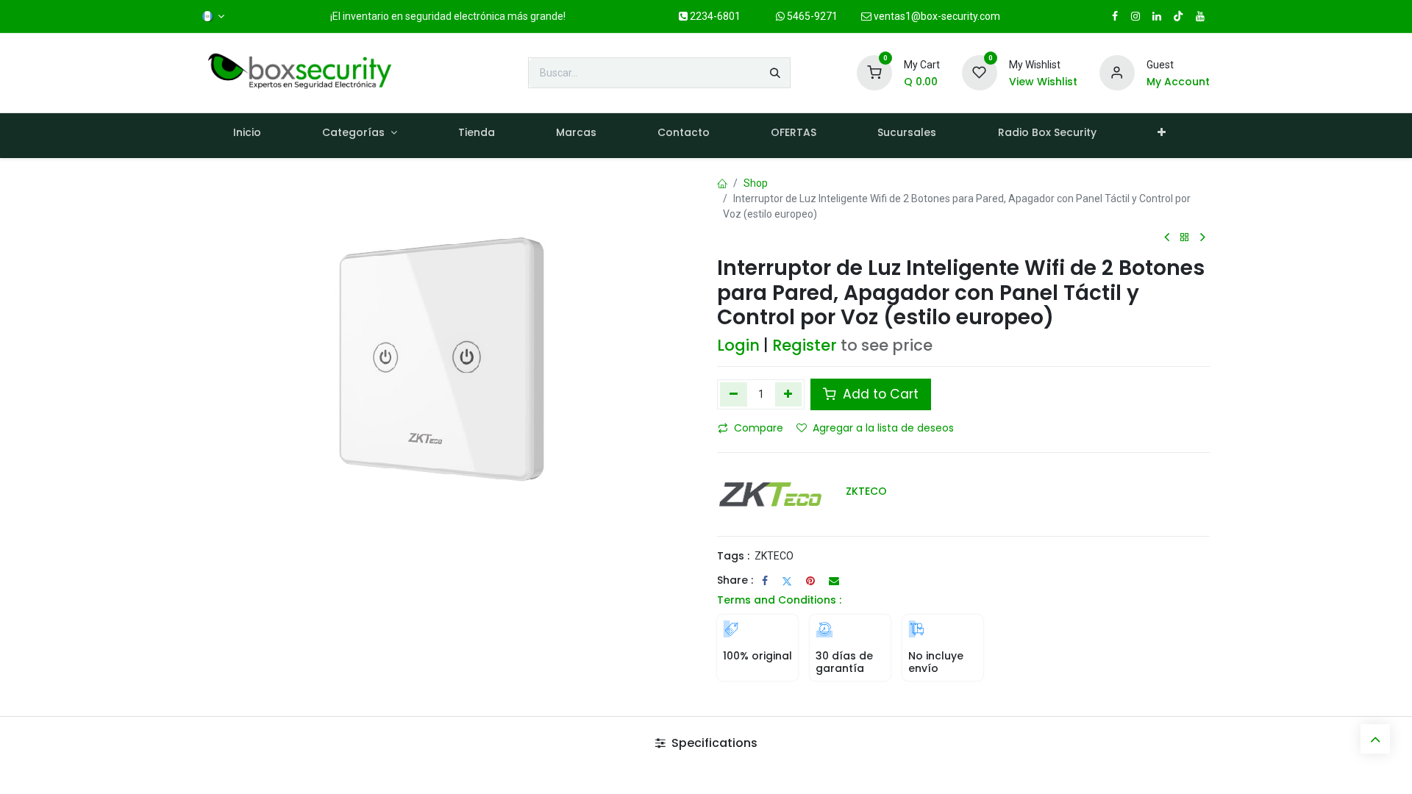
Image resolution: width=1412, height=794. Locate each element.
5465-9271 (811, 16)
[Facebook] (765, 581)
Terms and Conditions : (779, 600)
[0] (874, 72)
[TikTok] (1178, 16)
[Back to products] (1185, 238)
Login (738, 345)
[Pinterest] (810, 581)
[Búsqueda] (775, 72)
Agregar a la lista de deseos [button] (883, 428)
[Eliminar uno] (733, 394)
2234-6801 (714, 16)
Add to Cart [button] (879, 394)
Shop (756, 183)
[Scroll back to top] (1375, 739)
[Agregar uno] (788, 394)
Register (804, 345)
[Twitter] (787, 581)
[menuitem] (246, 135)
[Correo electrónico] (834, 581)
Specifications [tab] (712, 742)
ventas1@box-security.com (935, 16)
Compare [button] (758, 428)
